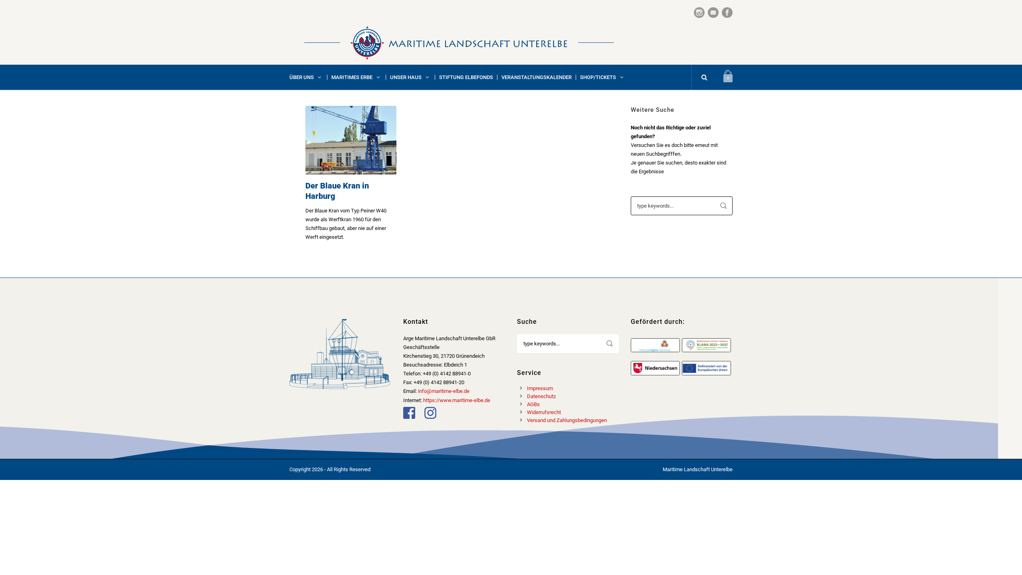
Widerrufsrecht (544, 412)
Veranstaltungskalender (536, 77)
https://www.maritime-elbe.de (456, 400)
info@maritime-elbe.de (443, 391)
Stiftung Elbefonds (466, 77)
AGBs (533, 404)
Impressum (540, 388)
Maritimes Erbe (351, 77)
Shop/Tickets (598, 77)
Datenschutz (541, 396)
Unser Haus (406, 77)
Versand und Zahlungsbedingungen (567, 420)
